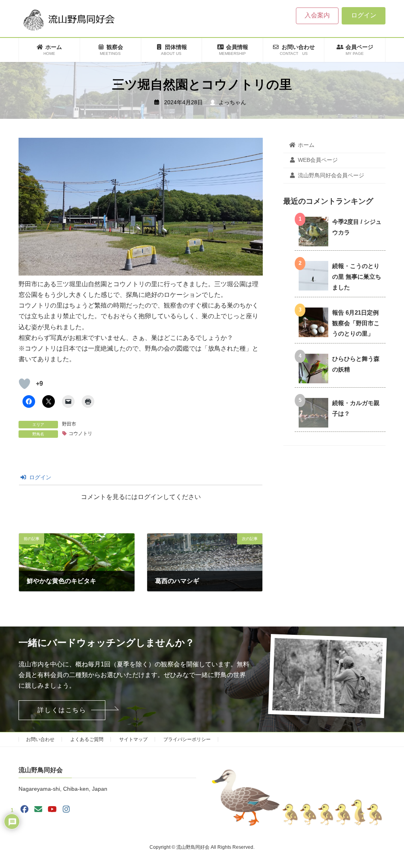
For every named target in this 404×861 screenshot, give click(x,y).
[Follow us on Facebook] (24, 809)
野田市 (69, 424)
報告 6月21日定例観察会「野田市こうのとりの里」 (356, 323)
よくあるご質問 (86, 739)
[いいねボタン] (24, 384)
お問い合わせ (40, 739)
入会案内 (317, 15)
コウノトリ (80, 433)
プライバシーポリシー (187, 739)
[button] (62, 710)
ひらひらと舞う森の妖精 (356, 364)
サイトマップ (133, 739)
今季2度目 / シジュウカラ (357, 227)
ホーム (306, 145)
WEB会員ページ (318, 160)
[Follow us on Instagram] (66, 809)
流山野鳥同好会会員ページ (331, 175)
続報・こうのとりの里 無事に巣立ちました (356, 277)
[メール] (38, 809)
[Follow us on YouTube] (52, 809)
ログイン (363, 15)
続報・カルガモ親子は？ (356, 408)
